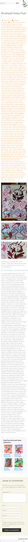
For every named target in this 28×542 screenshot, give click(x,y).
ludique (11, 113)
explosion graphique (16, 86)
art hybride (11, 36)
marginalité (16, 115)
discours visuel (13, 76)
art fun (22, 35)
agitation (14, 24)
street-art (14, 158)
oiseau (10, 128)
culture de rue (9, 70)
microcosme (18, 119)
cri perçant (20, 67)
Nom (4, 505)
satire (10, 151)
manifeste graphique (19, 113)
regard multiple (19, 145)
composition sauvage (18, 60)
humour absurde (20, 99)
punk (12, 144)
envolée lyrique (22, 83)
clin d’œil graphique (14, 53)
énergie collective (13, 81)
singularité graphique (6, 156)
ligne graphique (5, 113)
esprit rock (4, 85)
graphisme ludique (20, 97)
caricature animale (18, 47)
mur (19, 124)
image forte (22, 104)
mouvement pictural (6, 124)
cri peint (15, 67)
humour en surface (17, 101)
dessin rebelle (15, 74)
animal (7, 29)
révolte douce (21, 149)
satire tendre (22, 151)
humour (13, 99)
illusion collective (19, 103)
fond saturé (7, 92)
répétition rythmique (6, 147)
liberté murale (21, 111)
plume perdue (16, 138)
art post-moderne (14, 38)
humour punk (4, 103)
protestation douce (17, 142)
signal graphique (5, 154)
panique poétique (20, 129)
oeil (7, 128)
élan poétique (12, 79)
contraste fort (5, 63)
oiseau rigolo (15, 128)
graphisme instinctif (10, 97)
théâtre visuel (17, 167)
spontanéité (23, 156)
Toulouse (17, 169)
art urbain (11, 40)
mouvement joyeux (18, 122)
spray (2, 158)
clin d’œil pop (22, 53)
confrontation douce (17, 61)
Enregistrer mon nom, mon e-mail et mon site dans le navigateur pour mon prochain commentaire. (13, 524)
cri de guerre (19, 63)
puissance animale (6, 144)
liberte (19, 110)
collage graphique (20, 54)
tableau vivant (4, 165)
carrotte (12, 49)
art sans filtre (22, 38)
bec (6, 44)
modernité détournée (6, 120)
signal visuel (21, 154)
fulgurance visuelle (12, 95)
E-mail (4, 510)
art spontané (4, 40)
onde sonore (4, 129)
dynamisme (10, 78)
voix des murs (16, 178)
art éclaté (11, 35)
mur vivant (9, 126)
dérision (22, 72)
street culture (8, 158)
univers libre (18, 174)
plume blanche (9, 138)
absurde (17, 22)
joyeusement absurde (12, 108)
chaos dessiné (11, 51)
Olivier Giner (23, 128)
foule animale (9, 94)
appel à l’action (10, 31)
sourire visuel (16, 156)
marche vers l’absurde (7, 115)
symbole (11, 161)
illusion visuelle (14, 104)
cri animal (13, 63)
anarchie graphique (16, 27)
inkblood (9, 106)
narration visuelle (16, 126)
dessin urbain (22, 74)
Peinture (8, 131)
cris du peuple (18, 69)
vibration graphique (9, 176)
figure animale (17, 90)
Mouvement (9, 122)
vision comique (8, 178)
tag (10, 165)
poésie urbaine (19, 140)
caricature (9, 47)
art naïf (17, 36)
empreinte (19, 79)
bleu (17, 44)
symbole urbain (5, 163)
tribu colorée (11, 170)
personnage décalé (11, 135)
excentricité (7, 86)
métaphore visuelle (10, 119)
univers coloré (16, 172)
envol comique (13, 83)
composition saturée (6, 60)
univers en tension (10, 174)
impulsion (3, 106)
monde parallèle (17, 120)
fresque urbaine (18, 94)
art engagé (17, 35)
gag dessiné (20, 95)
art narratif (22, 36)
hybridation (12, 103)
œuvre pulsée (11, 179)
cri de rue (7, 65)
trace (21, 169)
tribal (6, 170)
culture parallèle (17, 70)
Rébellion (3, 145)
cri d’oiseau (20, 65)
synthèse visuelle (14, 163)
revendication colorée (7, 149)
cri (9, 63)
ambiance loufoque (17, 26)
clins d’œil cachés (5, 54)
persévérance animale (12, 133)
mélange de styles (6, 117)
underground (19, 170)
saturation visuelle (6, 153)
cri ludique (9, 67)
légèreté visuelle (13, 110)
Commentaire (6, 492)
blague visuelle (11, 44)
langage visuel (4, 110)
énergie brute (4, 81)
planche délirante (11, 136)
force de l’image (15, 92)
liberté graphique (12, 111)
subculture (17, 160)
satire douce (15, 151)
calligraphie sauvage (10, 45)
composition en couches (7, 58)
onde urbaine (12, 129)
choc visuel (18, 51)
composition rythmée (20, 58)
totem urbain (11, 169)
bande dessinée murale (12, 42)
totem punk (4, 169)
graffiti (2, 97)
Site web (4, 515)
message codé (15, 117)
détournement (5, 76)
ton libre (23, 167)
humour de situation (6, 101)
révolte (15, 149)
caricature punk (5, 49)
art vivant (16, 40)
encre (23, 79)
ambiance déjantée (6, 26)
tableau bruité (22, 163)
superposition (4, 161)
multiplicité (15, 124)
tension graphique (16, 165)
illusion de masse (5, 104)
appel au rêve (18, 31)
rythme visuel (4, 151)
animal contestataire (14, 29)
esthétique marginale (12, 85)
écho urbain (16, 78)
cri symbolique (10, 69)
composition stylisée (6, 61)
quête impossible (18, 144)
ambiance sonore (5, 27)
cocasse (13, 54)
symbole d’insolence (19, 161)
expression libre (15, 88)
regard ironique (10, 145)
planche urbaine (20, 136)
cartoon (17, 49)
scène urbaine (15, 153)
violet (2, 178)
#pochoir (12, 22)
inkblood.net (15, 106)
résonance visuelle (17, 147)
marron (22, 115)
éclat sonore (4, 79)
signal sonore (13, 154)
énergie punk (21, 81)
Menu (17, 3)
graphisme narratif (6, 99)
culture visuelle (8, 72)
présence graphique (6, 142)
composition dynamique (17, 56)
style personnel (10, 160)
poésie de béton (10, 140)
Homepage (4, 22)
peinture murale (15, 131)
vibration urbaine (19, 176)
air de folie (19, 24)
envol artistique (5, 83)
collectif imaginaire (6, 56)
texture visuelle (9, 167)
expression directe (6, 88)
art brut (19, 33)
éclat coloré (23, 78)
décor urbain (15, 72)
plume (2, 138)
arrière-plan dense (12, 33)
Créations (16, 20)
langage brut (22, 108)
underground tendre (6, 172)
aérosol (9, 24)
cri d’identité (14, 65)
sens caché (22, 153)
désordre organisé (6, 74)
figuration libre (9, 90)
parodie (3, 131)
